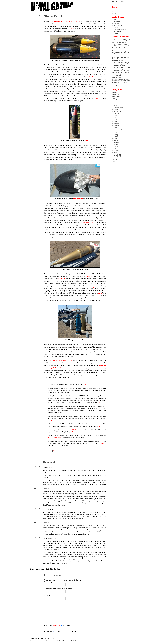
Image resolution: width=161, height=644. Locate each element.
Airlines (115, 92)
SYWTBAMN (117, 156)
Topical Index (117, 21)
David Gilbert (62, 640)
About (115, 19)
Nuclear (115, 136)
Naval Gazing (117, 129)
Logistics (116, 123)
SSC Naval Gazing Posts (120, 29)
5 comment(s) (58, 451)
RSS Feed (115, 85)
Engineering (117, 111)
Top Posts (116, 23)
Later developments (70, 368)
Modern (115, 127)
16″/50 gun (98, 98)
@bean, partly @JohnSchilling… (117, 76)
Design (115, 109)
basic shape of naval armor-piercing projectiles (65, 21)
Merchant (116, 125)
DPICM (50, 438)
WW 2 (115, 160)
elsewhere (90, 276)
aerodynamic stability (70, 430)
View (112, 1)
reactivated (61, 278)
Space (115, 152)
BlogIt (74, 640)
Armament (116, 96)
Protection (116, 142)
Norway (115, 135)
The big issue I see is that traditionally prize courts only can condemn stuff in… (120, 46)
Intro (114, 117)
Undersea (116, 158)
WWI (114, 162)
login (114, 13)
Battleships (116, 104)
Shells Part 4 (53, 16)
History (122, 1)
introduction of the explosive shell (61, 360)
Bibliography (117, 31)
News (115, 131)
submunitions (58, 438)
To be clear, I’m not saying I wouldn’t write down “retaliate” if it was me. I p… (121, 72)
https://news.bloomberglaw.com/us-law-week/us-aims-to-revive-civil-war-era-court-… (122, 52)
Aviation (115, 100)
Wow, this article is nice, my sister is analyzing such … (121, 68)
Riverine (115, 146)
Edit (116, 1)
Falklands (116, 113)
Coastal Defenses (118, 107)
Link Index (116, 33)
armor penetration (88, 222)
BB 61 (115, 106)
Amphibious (116, 94)
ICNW (115, 115)
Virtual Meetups (118, 25)
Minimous (32, 640)
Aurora (115, 98)
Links (115, 121)
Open (115, 138)
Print (127, 1)
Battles (115, 102)
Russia (115, 150)
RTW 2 (115, 148)
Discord (115, 27)
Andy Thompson (49, 640)
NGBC (115, 133)
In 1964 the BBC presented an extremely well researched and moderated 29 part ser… (121, 80)
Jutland (60, 368)
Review (115, 144)
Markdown (57, 625)
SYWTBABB (117, 154)
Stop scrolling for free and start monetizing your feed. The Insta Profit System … (120, 64)
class (78, 65)
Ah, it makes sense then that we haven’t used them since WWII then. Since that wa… (121, 41)
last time (71, 28)
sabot (100, 293)
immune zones (78, 77)
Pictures (115, 140)
